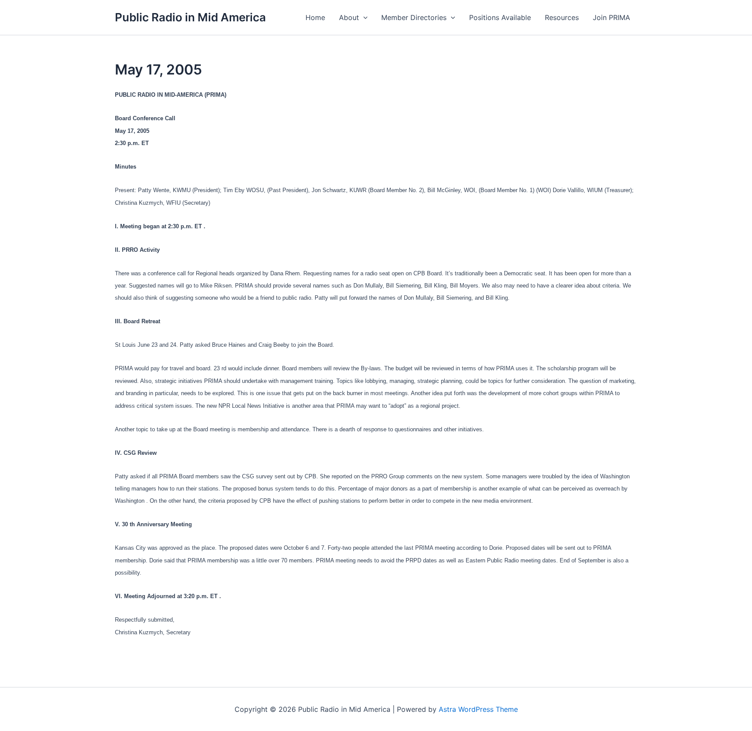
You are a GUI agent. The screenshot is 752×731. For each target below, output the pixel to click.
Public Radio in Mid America (190, 17)
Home (315, 17)
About (349, 17)
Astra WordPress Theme (478, 709)
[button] (363, 17)
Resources (562, 17)
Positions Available (500, 17)
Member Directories (413, 17)
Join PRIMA (611, 17)
